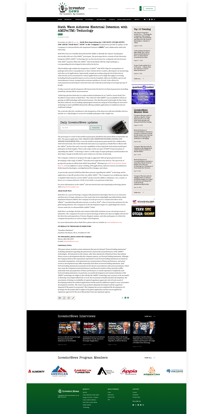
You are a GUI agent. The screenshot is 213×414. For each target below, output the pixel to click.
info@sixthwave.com (71, 241)
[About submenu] (140, 19)
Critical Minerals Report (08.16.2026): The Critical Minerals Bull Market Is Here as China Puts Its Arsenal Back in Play (142, 54)
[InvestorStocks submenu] (131, 19)
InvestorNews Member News (141, 111)
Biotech (60, 34)
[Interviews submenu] (106, 19)
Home (60, 19)
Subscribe (149, 8)
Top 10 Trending (142, 29)
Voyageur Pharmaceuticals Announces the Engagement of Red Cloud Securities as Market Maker (143, 149)
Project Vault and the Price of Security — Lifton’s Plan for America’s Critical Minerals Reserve (142, 68)
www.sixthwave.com (114, 222)
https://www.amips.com (70, 187)
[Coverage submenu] (93, 19)
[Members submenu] (72, 19)
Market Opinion (87, 405)
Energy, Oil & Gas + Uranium (90, 397)
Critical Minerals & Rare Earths (91, 395)
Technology (86, 407)
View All (137, 78)
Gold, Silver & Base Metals (90, 402)
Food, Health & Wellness (89, 400)
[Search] (141, 8)
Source (74, 42)
